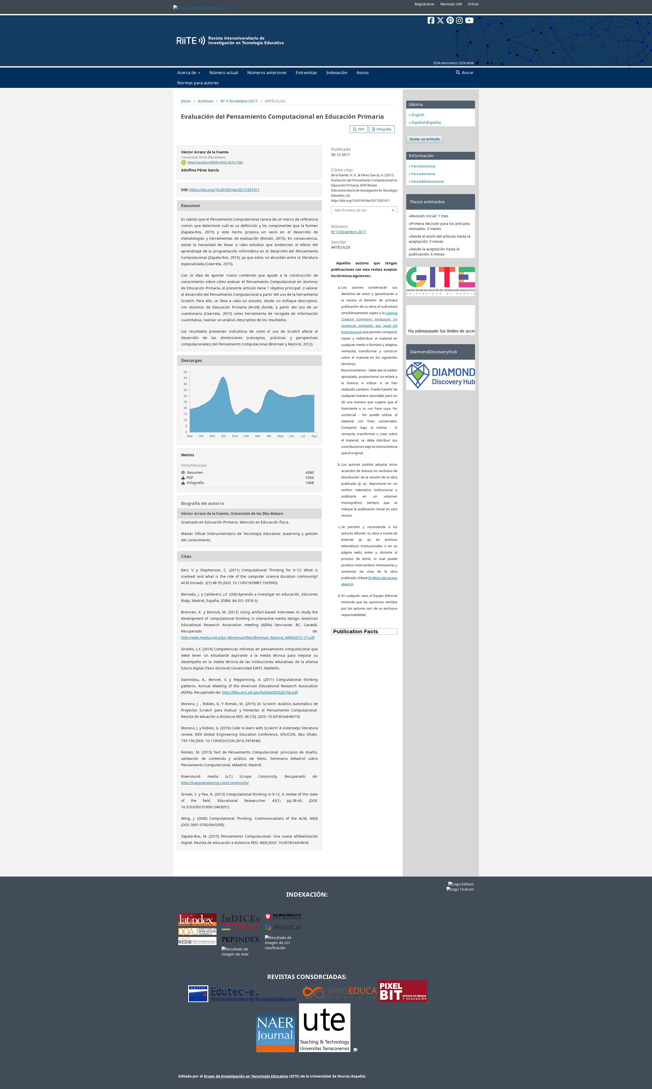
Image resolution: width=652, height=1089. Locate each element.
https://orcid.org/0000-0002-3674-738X (215, 162)
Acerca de (187, 72)
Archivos (205, 100)
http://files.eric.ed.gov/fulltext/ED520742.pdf (260, 692)
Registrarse (424, 3)
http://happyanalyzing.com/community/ (215, 782)
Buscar (467, 72)
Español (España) (426, 122)
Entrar (473, 3)
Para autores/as (423, 173)
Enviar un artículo (425, 139)
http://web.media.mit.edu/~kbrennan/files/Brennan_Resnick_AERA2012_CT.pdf (248, 637)
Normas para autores (198, 83)
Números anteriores (267, 72)
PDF (360, 129)
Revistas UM (451, 3)
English (417, 114)
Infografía (383, 129)
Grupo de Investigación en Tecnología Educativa (246, 1076)
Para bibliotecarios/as (427, 181)
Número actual (223, 72)
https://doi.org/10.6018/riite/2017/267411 (224, 189)
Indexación (336, 72)
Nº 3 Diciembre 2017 (239, 100)
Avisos (363, 72)
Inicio (186, 100)
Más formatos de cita (350, 210)
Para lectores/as (423, 166)
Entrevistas (306, 72)
